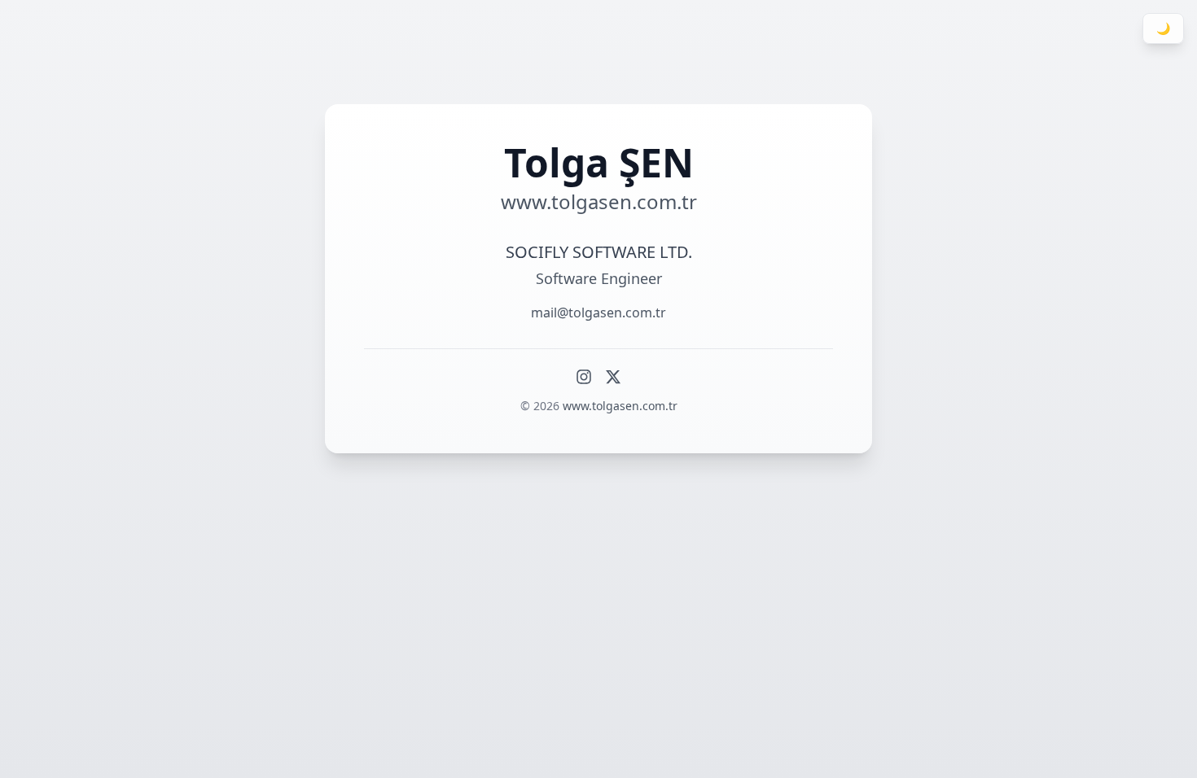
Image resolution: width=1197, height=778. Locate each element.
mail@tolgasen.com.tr (598, 312)
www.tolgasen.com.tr (620, 405)
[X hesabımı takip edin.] (613, 377)
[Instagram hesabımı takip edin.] (584, 377)
